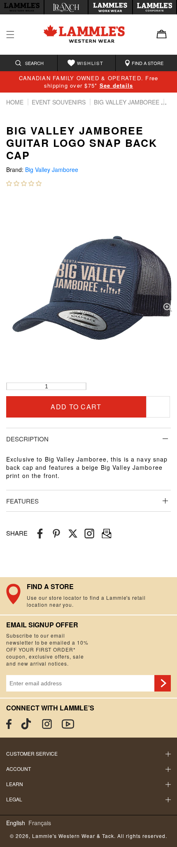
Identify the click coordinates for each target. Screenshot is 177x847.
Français (39, 822)
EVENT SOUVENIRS (59, 102)
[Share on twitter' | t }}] (73, 533)
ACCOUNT (18, 768)
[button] (24, 183)
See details (116, 85)
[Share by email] (89, 533)
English (15, 822)
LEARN (14, 783)
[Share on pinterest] (56, 533)
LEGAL (14, 799)
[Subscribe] (162, 683)
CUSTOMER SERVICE (32, 753)
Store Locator (88, 595)
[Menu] (10, 34)
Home (15, 102)
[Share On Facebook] (40, 533)
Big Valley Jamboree (127, 102)
